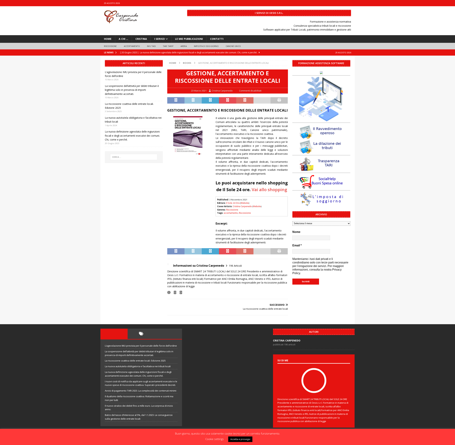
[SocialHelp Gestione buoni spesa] (321, 187)
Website (245, 203)
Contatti (216, 39)
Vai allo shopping (269, 189)
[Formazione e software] (321, 72)
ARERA (184, 46)
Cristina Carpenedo (222, 90)
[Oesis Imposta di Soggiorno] (321, 204)
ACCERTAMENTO (132, 46)
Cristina (141, 39)
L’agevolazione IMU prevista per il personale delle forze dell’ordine (141, 345)
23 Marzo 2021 (199, 90)
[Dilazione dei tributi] (321, 151)
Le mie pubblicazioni (189, 39)
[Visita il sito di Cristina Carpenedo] (168, 292)
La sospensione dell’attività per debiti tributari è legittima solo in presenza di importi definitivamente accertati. (132, 90)
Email (297, 245)
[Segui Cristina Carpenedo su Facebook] (173, 292)
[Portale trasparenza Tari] (321, 169)
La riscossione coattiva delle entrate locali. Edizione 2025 (135, 360)
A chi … (123, 39)
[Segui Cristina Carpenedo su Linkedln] (179, 292)
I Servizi (159, 39)
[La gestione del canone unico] (321, 119)
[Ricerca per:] (134, 157)
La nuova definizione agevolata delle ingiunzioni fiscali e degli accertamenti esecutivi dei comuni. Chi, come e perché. (132, 135)
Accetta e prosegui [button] (240, 439)
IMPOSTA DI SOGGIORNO (206, 46)
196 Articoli (235, 265)
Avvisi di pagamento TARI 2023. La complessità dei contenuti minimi (140, 390)
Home (107, 39)
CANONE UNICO (233, 46)
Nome (296, 231)
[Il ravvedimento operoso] (321, 137)
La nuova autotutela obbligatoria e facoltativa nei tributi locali (138, 366)
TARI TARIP (168, 46)
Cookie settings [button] (214, 439)
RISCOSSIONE (110, 46)
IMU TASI (151, 46)
